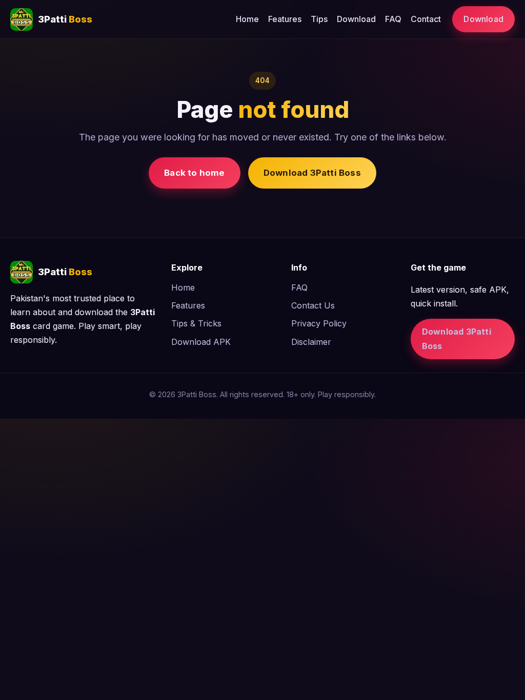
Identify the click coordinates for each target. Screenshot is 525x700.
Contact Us (313, 305)
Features (284, 19)
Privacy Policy (319, 323)
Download (356, 19)
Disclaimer (311, 342)
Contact (426, 19)
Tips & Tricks (196, 323)
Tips (319, 19)
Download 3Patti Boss (312, 173)
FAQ (393, 19)
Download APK (201, 342)
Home (247, 19)
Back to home (194, 173)
